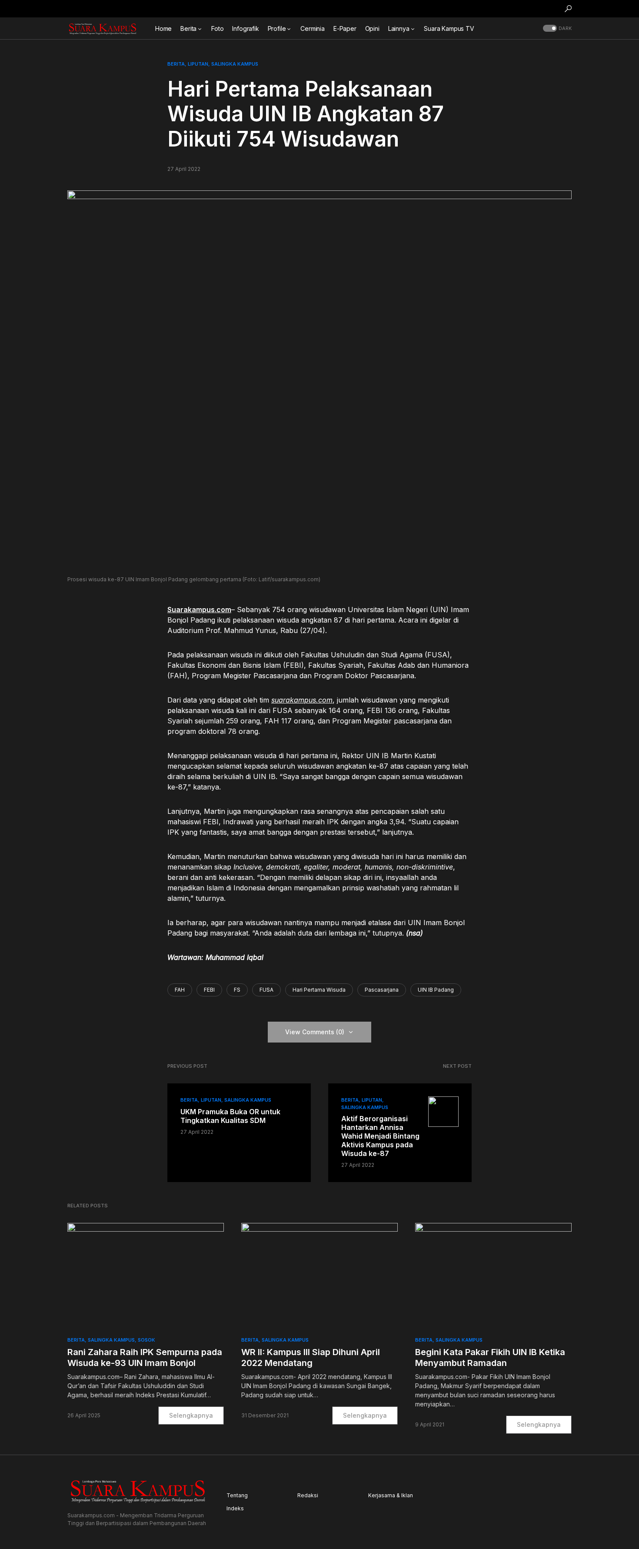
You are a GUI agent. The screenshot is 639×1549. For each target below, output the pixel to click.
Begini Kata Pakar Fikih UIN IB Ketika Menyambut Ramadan (490, 1357)
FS (237, 989)
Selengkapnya (191, 1415)
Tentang (237, 1495)
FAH (180, 989)
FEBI (209, 989)
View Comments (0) (314, 1032)
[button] (568, 8)
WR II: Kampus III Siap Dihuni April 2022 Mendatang (310, 1357)
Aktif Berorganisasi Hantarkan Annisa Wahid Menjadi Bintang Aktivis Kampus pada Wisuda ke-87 (380, 1136)
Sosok (146, 1340)
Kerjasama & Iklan (390, 1495)
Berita (176, 64)
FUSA (266, 989)
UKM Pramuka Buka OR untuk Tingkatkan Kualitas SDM (230, 1116)
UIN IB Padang (436, 989)
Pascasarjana (382, 989)
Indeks (235, 1508)
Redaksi (307, 1495)
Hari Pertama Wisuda (319, 989)
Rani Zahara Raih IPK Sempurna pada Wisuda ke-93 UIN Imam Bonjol (144, 1357)
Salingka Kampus (234, 64)
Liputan (198, 64)
